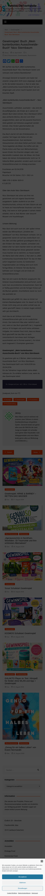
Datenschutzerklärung (24, 893)
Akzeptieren (22, 877)
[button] (42, 861)
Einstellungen (22, 888)
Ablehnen (22, 882)
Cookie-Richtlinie (12, 893)
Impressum (35, 893)
